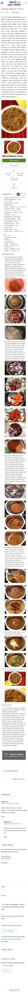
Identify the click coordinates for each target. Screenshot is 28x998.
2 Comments (15, 12)
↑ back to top (14, 990)
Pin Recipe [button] (15, 165)
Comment (4, 863)
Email (3, 895)
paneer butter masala (18, 45)
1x (18, 194)
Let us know (13, 756)
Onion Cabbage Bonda (11, 771)
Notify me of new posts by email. (11, 925)
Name (3, 886)
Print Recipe (15, 160)
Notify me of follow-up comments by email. (12, 917)
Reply (3, 816)
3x (24, 194)
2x (21, 194)
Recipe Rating (5, 856)
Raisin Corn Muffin (18, 779)
